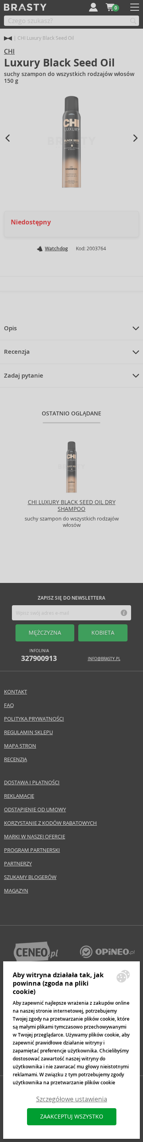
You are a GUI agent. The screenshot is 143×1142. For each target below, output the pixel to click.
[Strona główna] (8, 38)
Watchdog (56, 249)
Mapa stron (20, 745)
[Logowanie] (93, 7)
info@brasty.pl (104, 658)
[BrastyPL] (107, 956)
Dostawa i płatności (32, 782)
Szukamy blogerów (30, 877)
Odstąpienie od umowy (35, 809)
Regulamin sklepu (28, 732)
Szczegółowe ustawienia (71, 1099)
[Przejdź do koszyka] (110, 7)
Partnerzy (18, 863)
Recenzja (17, 352)
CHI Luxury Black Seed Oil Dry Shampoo (72, 506)
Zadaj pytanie (23, 376)
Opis (10, 328)
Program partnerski (32, 850)
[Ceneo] (36, 960)
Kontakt (15, 691)
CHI (9, 51)
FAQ (9, 705)
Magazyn (16, 890)
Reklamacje (19, 796)
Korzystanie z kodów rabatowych (50, 823)
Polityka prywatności (34, 718)
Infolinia (39, 655)
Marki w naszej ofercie (34, 836)
